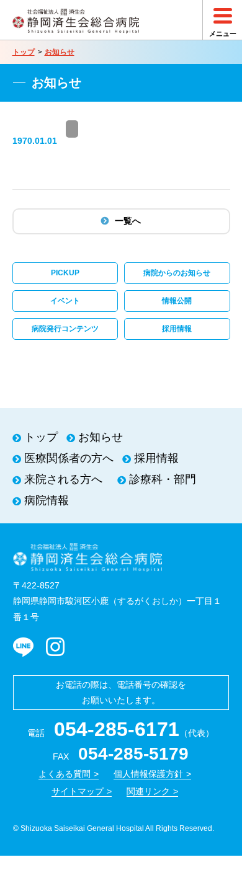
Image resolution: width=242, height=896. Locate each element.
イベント (65, 300)
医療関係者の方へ (69, 458)
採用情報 (177, 328)
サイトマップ (78, 791)
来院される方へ (63, 479)
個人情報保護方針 (148, 774)
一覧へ (128, 221)
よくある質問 (64, 774)
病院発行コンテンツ (65, 328)
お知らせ (59, 52)
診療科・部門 (162, 479)
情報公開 (177, 300)
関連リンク (148, 791)
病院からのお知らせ (176, 272)
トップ (23, 52)
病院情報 (46, 500)
